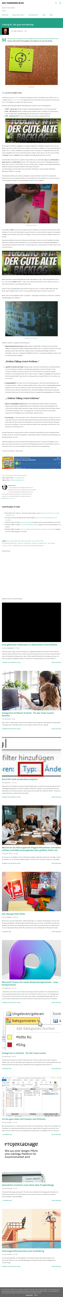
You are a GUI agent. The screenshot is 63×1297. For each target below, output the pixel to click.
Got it (36, 1295)
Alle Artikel (5, 15)
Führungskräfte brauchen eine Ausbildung (23, 1251)
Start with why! (15, 100)
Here (3, 93)
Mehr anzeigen (56, 662)
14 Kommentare (7, 1134)
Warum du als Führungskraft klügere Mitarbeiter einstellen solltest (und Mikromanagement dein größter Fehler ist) (31, 848)
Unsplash (35, 225)
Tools (10, 545)
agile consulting (37, 541)
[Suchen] (56, 3)
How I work (51, 543)
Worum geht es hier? (18, 15)
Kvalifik (31, 225)
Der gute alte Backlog (27, 522)
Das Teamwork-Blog (13, 3)
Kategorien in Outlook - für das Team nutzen (24, 1053)
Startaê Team (30, 338)
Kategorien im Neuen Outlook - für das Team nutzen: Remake (28, 714)
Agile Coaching (26, 541)
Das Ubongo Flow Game (13, 913)
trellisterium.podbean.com (17, 480)
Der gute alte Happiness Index (29, 524)
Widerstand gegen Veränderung (33, 545)
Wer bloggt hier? (33, 15)
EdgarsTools (42, 543)
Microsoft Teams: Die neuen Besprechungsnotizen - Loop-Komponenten (30, 983)
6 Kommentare (6, 1068)
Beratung (27, 543)
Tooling (5, 545)
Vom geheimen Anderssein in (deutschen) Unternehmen (29, 644)
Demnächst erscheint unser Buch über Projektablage (28, 1185)
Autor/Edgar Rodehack (9, 543)
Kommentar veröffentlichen (11, 662)
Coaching (34, 543)
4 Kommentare (6, 931)
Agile (8, 541)
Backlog (20, 543)
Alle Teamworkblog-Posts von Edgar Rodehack (14, 475)
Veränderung (17, 545)
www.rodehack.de (11, 498)
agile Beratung (16, 541)
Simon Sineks (15, 97)
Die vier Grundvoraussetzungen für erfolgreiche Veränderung (38, 529)
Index (43, 15)
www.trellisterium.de (18, 477)
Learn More (29, 1295)
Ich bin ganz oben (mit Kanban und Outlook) (23, 1119)
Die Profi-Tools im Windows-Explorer (20, 779)
